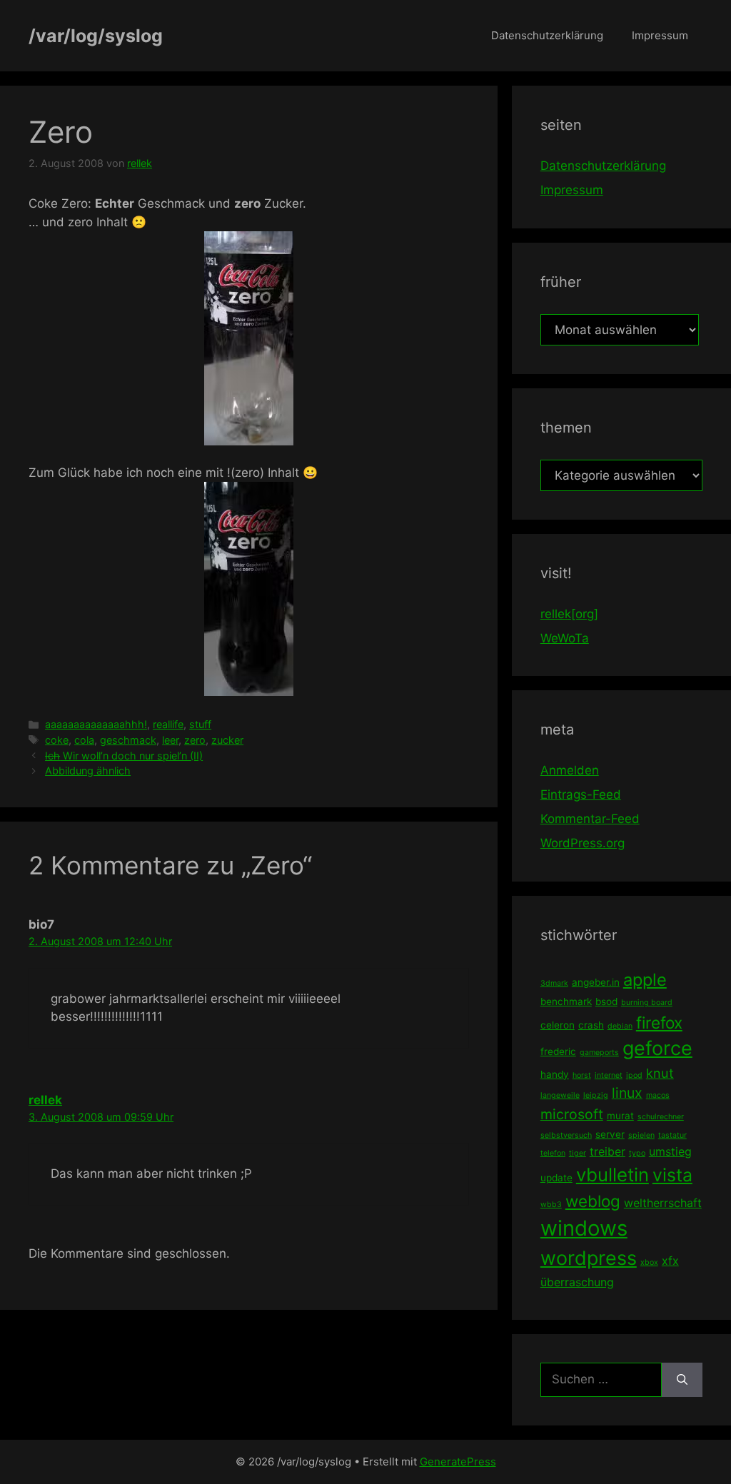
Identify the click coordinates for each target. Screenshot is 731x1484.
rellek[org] (569, 614)
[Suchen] (682, 1380)
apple (645, 979)
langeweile (560, 1095)
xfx (670, 1260)
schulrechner (660, 1116)
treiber (607, 1151)
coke (57, 740)
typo (637, 1153)
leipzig (595, 1095)
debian (620, 1026)
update (556, 1177)
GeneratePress (458, 1461)
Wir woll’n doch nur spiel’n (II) (124, 755)
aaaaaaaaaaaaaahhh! (96, 724)
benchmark (566, 1001)
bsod (606, 1001)
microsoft (571, 1114)
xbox (649, 1262)
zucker (227, 740)
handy (554, 1074)
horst (582, 1075)
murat (620, 1115)
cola (84, 740)
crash (591, 1025)
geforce (657, 1048)
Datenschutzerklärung (547, 35)
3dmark (554, 983)
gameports (599, 1052)
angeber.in (596, 982)
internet (608, 1075)
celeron (557, 1025)
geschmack (128, 740)
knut (660, 1073)
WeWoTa (564, 638)
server (610, 1134)
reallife (168, 724)
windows (583, 1228)
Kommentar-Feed (590, 819)
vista (672, 1175)
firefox (659, 1022)
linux (627, 1092)
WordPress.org (582, 843)
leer (170, 740)
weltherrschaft (663, 1203)
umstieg (670, 1151)
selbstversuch (566, 1135)
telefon (552, 1153)
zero (195, 740)
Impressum (660, 35)
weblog (592, 1201)
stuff (200, 724)
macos (658, 1095)
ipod (634, 1075)
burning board (646, 1002)
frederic (558, 1051)
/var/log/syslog (96, 35)
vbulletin (612, 1175)
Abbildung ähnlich (88, 770)
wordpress (588, 1258)
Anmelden (569, 770)
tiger (577, 1153)
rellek (45, 1100)
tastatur (672, 1135)
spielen (641, 1135)
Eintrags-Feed (580, 794)
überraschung (577, 1282)
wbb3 (551, 1204)
